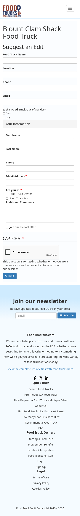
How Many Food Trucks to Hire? (41, 417)
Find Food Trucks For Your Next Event (41, 411)
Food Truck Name (14, 54)
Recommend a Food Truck (41, 422)
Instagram (40, 378)
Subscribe (69, 315)
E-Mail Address (15, 176)
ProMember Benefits (41, 444)
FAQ (40, 428)
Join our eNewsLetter (22, 227)
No (8, 118)
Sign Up (41, 467)
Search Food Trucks (41, 389)
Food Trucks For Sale (41, 455)
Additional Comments (20, 202)
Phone (7, 82)
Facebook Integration (41, 450)
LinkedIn (46, 378)
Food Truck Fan (18, 198)
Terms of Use (41, 477)
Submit (9, 276)
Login (40, 461)
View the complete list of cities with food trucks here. (41, 369)
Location (8, 68)
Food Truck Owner (20, 193)
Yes (9, 113)
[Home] (12, 11)
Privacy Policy (41, 483)
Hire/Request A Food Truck (40, 394)
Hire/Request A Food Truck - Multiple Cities (41, 400)
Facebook (34, 378)
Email (6, 95)
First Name (13, 135)
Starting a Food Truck (41, 439)
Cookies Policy (40, 488)
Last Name (13, 149)
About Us (41, 406)
